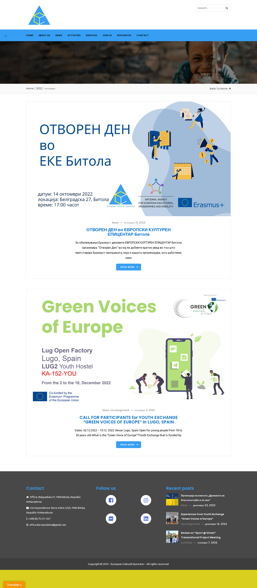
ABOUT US (44, 35)
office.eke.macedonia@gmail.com (48, 524)
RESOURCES (124, 35)
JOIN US (107, 35)
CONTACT (143, 35)
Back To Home (219, 88)
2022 (39, 88)
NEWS (58, 35)
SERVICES (91, 35)
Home (30, 88)
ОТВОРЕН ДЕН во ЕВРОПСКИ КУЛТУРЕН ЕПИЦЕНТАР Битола (128, 232)
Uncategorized (119, 410)
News (115, 222)
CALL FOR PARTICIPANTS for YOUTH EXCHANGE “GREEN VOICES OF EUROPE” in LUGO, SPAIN (129, 420)
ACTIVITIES (74, 35)
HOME (29, 35)
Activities (186, 542)
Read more (127, 267)
